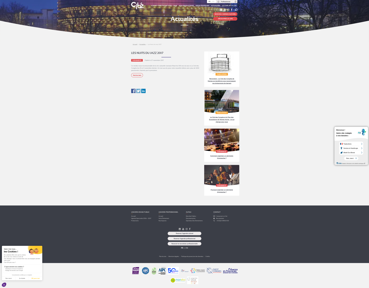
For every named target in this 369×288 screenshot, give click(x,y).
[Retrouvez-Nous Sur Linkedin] (180, 229)
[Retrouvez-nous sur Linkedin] (221, 10)
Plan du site (162, 256)
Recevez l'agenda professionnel (184, 238)
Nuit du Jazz (137, 75)
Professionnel (225, 1)
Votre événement (164, 218)
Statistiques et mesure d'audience (14, 268)
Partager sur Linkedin (143, 91)
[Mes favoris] (235, 1)
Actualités (215, 6)
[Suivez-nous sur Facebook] (231, 10)
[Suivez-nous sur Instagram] (228, 10)
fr (209, 1)
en (213, 1)
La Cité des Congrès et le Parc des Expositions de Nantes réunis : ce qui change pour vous (221, 119)
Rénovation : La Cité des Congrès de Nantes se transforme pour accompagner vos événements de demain (222, 81)
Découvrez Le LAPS (225, 19)
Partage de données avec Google (14, 270)
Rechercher (236, 10)
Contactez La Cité (221, 216)
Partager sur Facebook (133, 91)
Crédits (207, 256)
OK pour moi (35, 278)
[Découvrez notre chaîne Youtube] (225, 10)
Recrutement (220, 218)
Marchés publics (191, 216)
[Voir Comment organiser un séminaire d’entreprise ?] (221, 140)
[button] (4, 284)
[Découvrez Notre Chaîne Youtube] (183, 229)
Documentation (190, 218)
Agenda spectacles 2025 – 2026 (164, 6)
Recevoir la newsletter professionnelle (184, 244)
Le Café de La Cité (229, 6)
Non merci (8, 278)
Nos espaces (162, 220)
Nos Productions (186, 6)
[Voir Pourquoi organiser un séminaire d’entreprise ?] (221, 175)
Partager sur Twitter (138, 91)
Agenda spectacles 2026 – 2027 (141, 218)
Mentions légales (173, 256)
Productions (135, 220)
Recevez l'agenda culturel (225, 14)
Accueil (135, 44)
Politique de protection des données (192, 256)
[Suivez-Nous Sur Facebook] (189, 229)
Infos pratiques (202, 6)
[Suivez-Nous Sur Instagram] (187, 229)
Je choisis (22, 278)
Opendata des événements (194, 220)
